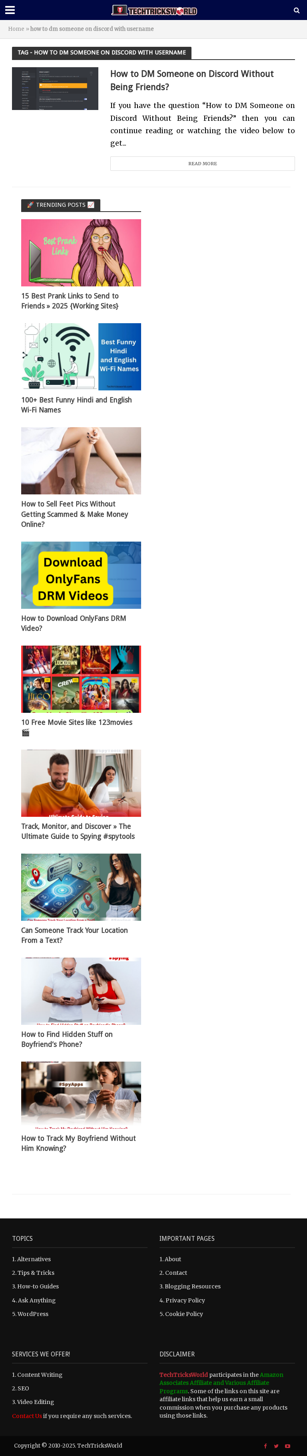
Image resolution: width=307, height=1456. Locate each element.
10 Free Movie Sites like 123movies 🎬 (76, 727)
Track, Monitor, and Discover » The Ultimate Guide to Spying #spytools (78, 831)
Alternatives (34, 1259)
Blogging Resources (193, 1286)
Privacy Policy (185, 1300)
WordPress (33, 1314)
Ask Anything (37, 1300)
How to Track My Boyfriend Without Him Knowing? (78, 1143)
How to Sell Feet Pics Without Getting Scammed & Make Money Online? (74, 514)
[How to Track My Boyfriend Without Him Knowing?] (81, 1094)
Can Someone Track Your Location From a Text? (74, 935)
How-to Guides (38, 1286)
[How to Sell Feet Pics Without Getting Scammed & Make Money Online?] (81, 460)
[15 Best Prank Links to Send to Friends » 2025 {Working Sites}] (81, 252)
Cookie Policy (184, 1314)
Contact (176, 1272)
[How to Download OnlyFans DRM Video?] (81, 574)
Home (16, 29)
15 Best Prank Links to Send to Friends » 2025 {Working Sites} (70, 301)
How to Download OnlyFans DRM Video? (73, 623)
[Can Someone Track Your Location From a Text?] (81, 886)
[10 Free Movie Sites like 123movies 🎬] (81, 678)
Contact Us (27, 1416)
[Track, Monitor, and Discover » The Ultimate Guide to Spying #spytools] (81, 782)
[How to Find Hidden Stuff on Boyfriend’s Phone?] (81, 990)
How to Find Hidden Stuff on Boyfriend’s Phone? (67, 1039)
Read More (202, 163)
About (173, 1259)
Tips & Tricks (36, 1272)
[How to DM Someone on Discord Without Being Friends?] (55, 88)
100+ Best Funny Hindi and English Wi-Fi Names (76, 405)
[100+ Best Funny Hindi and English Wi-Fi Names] (81, 356)
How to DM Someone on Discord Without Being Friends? (192, 80)
